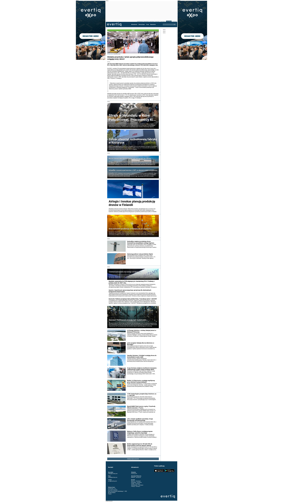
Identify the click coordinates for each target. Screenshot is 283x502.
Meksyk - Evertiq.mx (136, 477)
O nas (147, 24)
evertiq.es (152, 21)
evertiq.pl (169, 21)
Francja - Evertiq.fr (135, 486)
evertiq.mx (163, 21)
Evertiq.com (134, 473)
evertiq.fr (157, 21)
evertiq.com (140, 21)
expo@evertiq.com (112, 477)
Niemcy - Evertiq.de (136, 481)
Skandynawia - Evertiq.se (137, 485)
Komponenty (110, 54)
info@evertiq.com (112, 481)
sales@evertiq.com (112, 473)
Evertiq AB (114, 24)
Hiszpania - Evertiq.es (136, 482)
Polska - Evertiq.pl (135, 483)
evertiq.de (146, 21)
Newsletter (153, 24)
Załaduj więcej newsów (133, 459)
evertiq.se (174, 21)
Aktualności (134, 24)
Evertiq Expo (142, 24)
